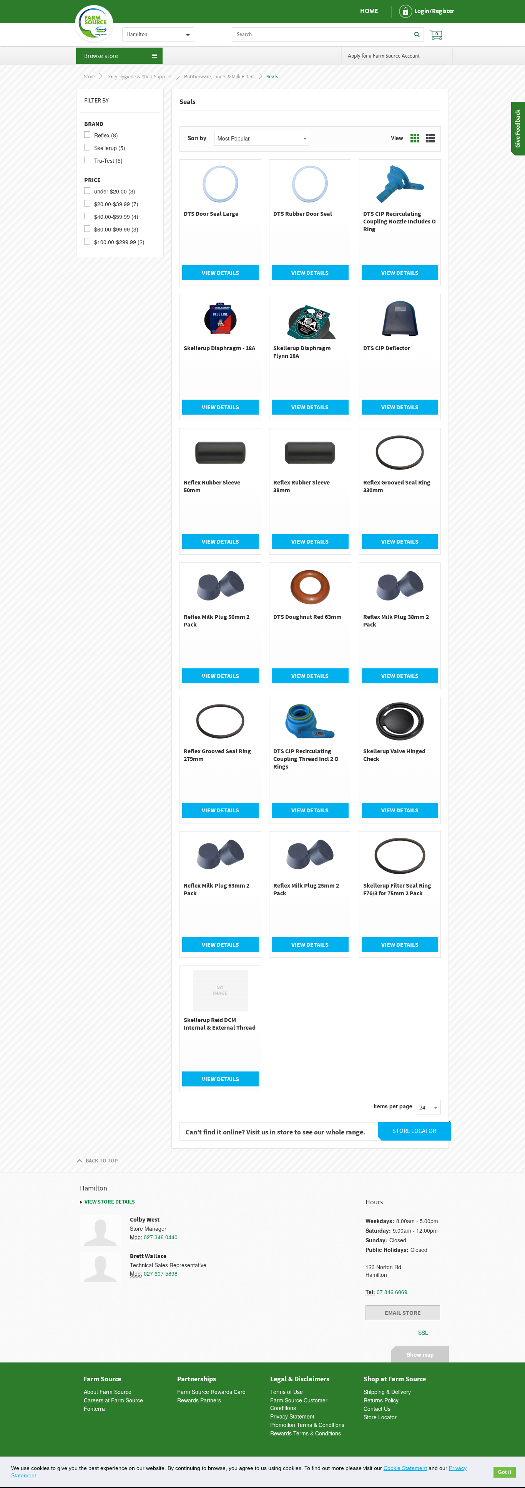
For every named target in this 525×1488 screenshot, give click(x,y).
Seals (272, 76)
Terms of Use (286, 1391)
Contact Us (377, 1408)
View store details (110, 1201)
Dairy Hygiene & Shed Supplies (139, 77)
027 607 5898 (161, 1273)
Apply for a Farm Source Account (384, 56)
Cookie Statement (405, 1468)
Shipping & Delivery (387, 1391)
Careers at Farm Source (113, 1400)
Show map (420, 1353)
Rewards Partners (199, 1400)
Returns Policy (381, 1400)
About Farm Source (107, 1391)
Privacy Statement (292, 1416)
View (397, 138)
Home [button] (369, 11)
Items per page (393, 1106)
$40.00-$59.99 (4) (116, 216)
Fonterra (94, 1408)
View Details (220, 272)
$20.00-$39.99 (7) (116, 204)
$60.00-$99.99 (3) (116, 229)
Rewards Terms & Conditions (305, 1433)
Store (89, 77)
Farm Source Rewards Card (211, 1391)
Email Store (403, 1312)
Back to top (102, 1160)
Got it (504, 1472)
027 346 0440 (161, 1237)
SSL (423, 1332)
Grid (414, 138)
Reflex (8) (106, 135)
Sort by (197, 138)
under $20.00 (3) (114, 191)
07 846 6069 (392, 1292)
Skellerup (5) (109, 148)
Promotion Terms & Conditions (307, 1424)
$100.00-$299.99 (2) (119, 242)
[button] (420, 11)
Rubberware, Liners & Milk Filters (219, 77)
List (430, 138)
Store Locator (380, 1417)
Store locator (414, 1131)
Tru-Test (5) (108, 160)
